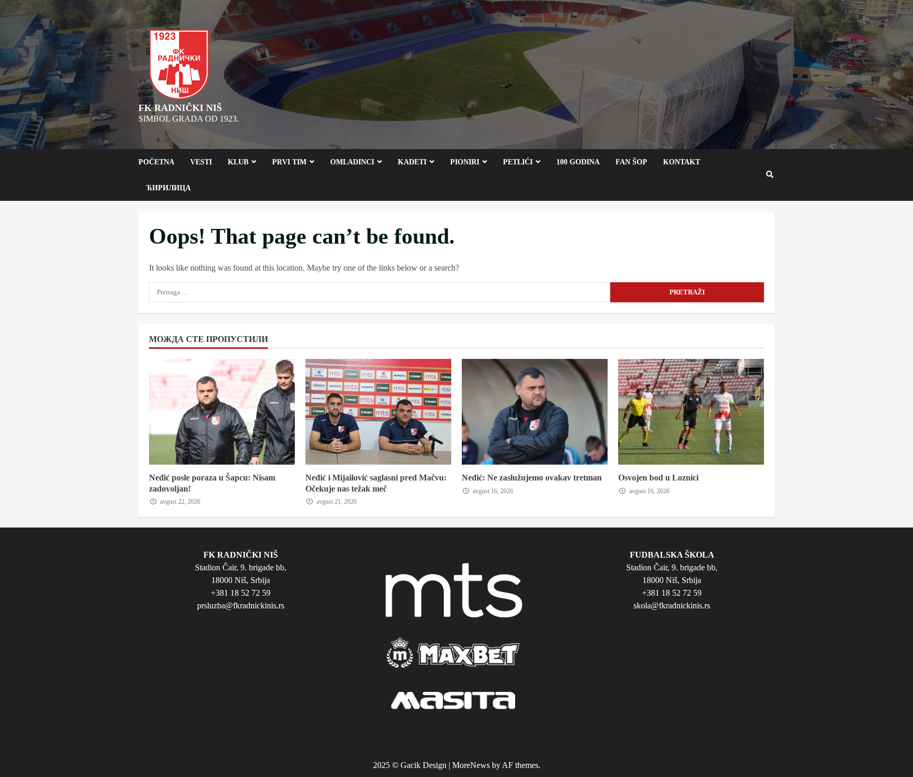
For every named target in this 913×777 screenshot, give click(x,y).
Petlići (518, 162)
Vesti (201, 162)
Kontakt (681, 162)
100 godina (578, 162)
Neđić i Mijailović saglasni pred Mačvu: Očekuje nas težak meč (378, 412)
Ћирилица (168, 188)
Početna (156, 162)
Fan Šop (631, 162)
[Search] (770, 175)
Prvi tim (289, 162)
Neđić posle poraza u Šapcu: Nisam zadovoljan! (222, 412)
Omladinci (352, 162)
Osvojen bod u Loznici (691, 412)
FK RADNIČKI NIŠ (180, 108)
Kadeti (412, 162)
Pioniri (464, 162)
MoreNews (471, 765)
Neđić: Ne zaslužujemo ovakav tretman (535, 412)
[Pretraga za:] (379, 292)
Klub (238, 162)
